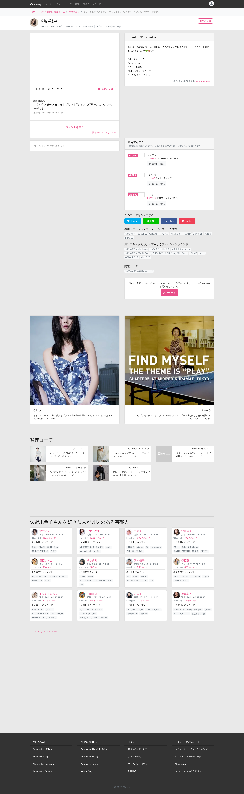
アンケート (169, 292)
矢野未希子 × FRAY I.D (180, 234)
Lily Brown (37, 576)
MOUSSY (186, 576)
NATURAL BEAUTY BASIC (44, 617)
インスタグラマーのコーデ (188, 756)
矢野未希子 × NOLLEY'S (164, 253)
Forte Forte (37, 580)
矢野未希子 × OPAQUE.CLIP (138, 253)
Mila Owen (182, 253)
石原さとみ (46, 560)
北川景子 (186, 531)
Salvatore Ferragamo (193, 609)
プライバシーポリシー (138, 764)
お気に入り (205, 21)
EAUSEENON (57, 613)
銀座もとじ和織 (198, 613)
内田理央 (92, 593)
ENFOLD (131, 609)
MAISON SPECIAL (88, 613)
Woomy (35, 4)
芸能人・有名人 (82, 4)
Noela (108, 547)
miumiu (140, 547)
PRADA (177, 609)
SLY (129, 576)
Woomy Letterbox (89, 764)
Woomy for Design (90, 756)
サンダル (151, 155)
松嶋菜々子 (188, 593)
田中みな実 (93, 531)
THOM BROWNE (153, 609)
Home (131, 742)
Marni (176, 547)
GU (147, 547)
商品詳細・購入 (157, 163)
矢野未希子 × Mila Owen (136, 249)
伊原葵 (185, 560)
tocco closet (85, 551)
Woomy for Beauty (42, 771)
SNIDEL (99, 547)
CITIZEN (204, 551)
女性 (100, 26)
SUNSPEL (152, 158)
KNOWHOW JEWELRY (137, 580)
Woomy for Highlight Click (94, 749)
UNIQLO (130, 547)
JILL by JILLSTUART (89, 617)
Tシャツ (151, 175)
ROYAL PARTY (86, 609)
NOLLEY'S (145, 257)
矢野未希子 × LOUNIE (159, 249)
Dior (56, 547)
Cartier (208, 609)
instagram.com (203, 81)
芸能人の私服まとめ (137, 749)
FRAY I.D (151, 198)
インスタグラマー (54, 4)
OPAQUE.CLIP (131, 257)
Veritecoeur (132, 613)
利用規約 (132, 771)
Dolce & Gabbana (190, 547)
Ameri (90, 576)
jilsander (143, 613)
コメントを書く (74, 127)
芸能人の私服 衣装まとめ (52, 12)
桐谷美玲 (92, 560)
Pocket (188, 221)
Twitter (134, 221)
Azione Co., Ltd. (89, 771)
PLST (53, 551)
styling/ (151, 178)
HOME (33, 12)
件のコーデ (49, 538)
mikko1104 (48, 26)
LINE (152, 221)
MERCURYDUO (87, 547)
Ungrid (206, 576)
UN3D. (195, 551)
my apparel (156, 547)
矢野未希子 (74, 12)
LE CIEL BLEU (50, 576)
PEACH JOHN (45, 547)
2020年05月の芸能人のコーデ (139, 271)
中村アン (44, 531)
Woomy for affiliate (42, 749)
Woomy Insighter (89, 742)
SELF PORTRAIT (181, 613)
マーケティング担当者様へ (188, 771)
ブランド (96, 4)
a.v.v (110, 580)
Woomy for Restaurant (44, 764)
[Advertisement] (169, 112)
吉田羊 (138, 593)
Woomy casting (41, 756)
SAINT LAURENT (182, 551)
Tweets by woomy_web (44, 631)
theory (202, 253)
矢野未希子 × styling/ (158, 234)
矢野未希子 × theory (181, 249)
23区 (34, 547)
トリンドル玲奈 (48, 593)
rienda (104, 617)
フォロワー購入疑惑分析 (187, 742)
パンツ (150, 194)
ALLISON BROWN (135, 551)
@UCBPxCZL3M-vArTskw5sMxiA (76, 26)
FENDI (82, 576)
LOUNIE (193, 253)
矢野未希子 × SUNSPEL (136, 234)
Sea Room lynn (181, 580)
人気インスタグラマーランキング (191, 749)
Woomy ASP (39, 742)
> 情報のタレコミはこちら (103, 132)
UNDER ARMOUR (40, 551)
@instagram (181, 764)
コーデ (68, 4)
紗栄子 (138, 531)
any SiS (96, 551)
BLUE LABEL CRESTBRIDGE (93, 580)
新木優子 (139, 560)
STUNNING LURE (40, 613)
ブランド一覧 (134, 756)
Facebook (170, 221)
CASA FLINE (38, 609)
